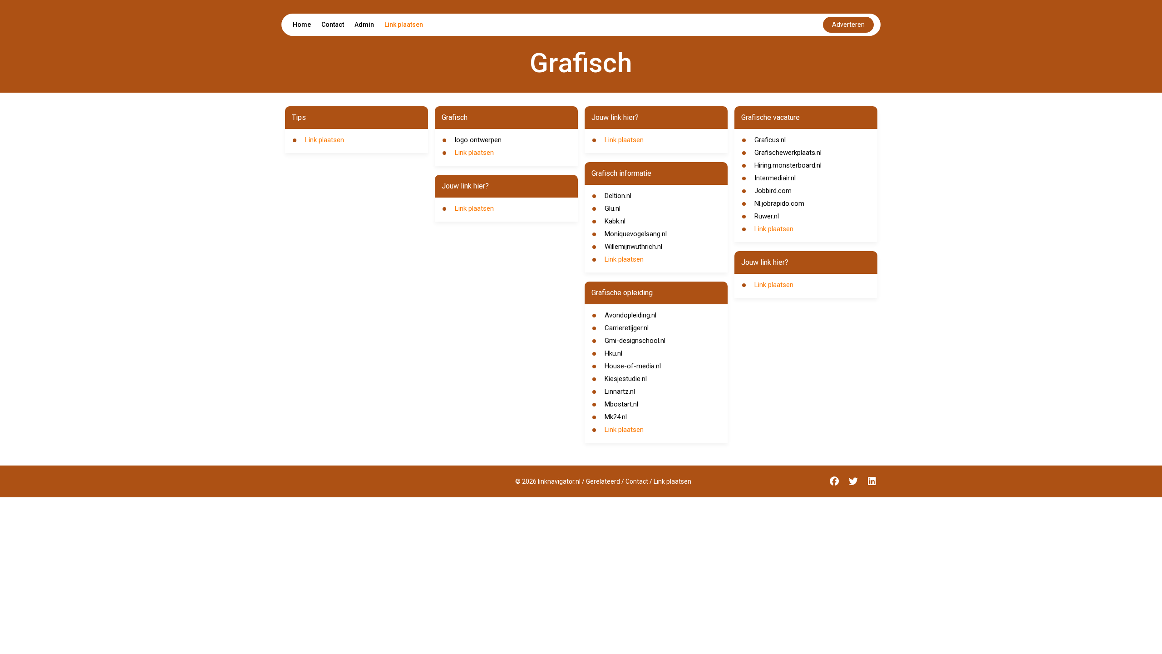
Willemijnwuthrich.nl (633, 247)
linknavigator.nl (559, 481)
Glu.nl (612, 208)
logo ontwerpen (478, 140)
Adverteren (848, 24)
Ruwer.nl (766, 216)
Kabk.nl (615, 221)
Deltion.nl (618, 196)
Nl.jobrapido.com (779, 203)
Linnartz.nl (620, 391)
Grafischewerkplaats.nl (788, 153)
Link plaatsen (403, 24)
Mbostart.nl (621, 404)
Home (302, 24)
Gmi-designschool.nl (635, 341)
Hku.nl (613, 353)
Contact (332, 24)
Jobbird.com (773, 191)
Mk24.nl (616, 417)
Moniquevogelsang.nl (636, 234)
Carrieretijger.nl (627, 328)
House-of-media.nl (633, 366)
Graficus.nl (770, 140)
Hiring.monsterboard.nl (788, 165)
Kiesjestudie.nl (626, 379)
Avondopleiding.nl (630, 315)
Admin (364, 24)
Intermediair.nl (775, 178)
